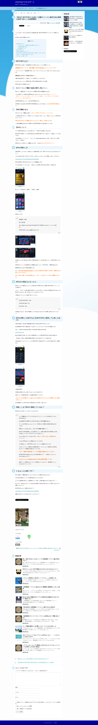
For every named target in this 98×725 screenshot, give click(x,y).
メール (17, 692)
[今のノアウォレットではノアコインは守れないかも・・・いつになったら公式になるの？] (18, 637)
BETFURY (20, 548)
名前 (16, 687)
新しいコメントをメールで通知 (24, 706)
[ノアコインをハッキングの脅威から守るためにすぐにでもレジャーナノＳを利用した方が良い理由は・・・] (18, 648)
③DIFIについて (22, 48)
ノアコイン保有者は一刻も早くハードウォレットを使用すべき (39, 578)
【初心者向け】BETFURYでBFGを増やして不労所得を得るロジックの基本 (36, 662)
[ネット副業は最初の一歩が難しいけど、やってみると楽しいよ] (18, 629)
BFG (24, 548)
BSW (27, 548)
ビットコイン (52, 23)
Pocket (28, 25)
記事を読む (26, 566)
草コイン (56, 548)
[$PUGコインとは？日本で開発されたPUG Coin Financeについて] (18, 571)
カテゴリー (31, 8)
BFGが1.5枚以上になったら (22, 51)
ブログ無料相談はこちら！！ (42, 8)
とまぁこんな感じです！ (22, 56)
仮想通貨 (58, 23)
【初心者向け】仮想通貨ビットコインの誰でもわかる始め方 (39, 607)
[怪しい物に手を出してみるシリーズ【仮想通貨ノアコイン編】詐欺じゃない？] (18, 561)
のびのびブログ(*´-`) (24, 2)
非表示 (31, 41)
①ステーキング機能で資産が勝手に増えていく (29, 45)
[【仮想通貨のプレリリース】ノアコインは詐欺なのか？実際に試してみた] (18, 618)
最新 (49, 548)
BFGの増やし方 (20, 49)
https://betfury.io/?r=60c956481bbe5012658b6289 (27, 159)
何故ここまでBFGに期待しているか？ (25, 54)
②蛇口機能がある (22, 46)
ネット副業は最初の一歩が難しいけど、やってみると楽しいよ (39, 626)
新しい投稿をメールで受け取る (24, 708)
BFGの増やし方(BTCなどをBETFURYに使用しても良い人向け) (30, 52)
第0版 (55, 722)
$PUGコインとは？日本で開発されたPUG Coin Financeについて (40, 569)
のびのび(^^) (57, 550)
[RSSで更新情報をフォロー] (81, 2)
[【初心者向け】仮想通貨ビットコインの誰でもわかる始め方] (18, 610)
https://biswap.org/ (19, 332)
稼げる (51, 548)
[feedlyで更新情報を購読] (79, 2)
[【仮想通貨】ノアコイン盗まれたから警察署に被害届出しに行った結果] (18, 589)
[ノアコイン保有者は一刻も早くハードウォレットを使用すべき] (18, 580)
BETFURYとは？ (20, 43)
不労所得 (40, 548)
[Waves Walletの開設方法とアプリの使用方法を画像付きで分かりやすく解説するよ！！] (18, 599)
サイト (17, 697)
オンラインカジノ (33, 548)
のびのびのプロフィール (22, 8)
